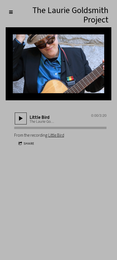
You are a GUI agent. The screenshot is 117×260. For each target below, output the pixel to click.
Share (29, 143)
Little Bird (56, 135)
